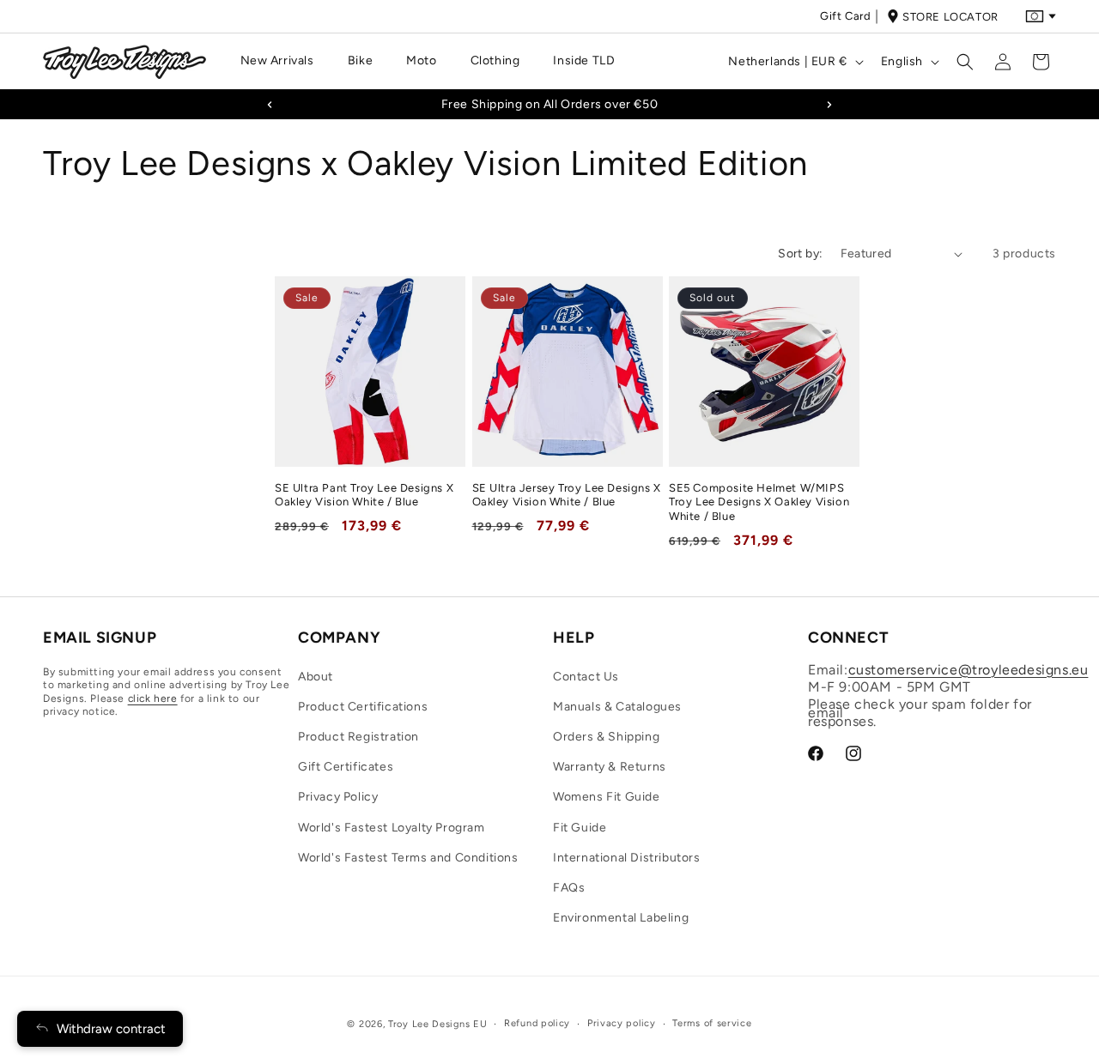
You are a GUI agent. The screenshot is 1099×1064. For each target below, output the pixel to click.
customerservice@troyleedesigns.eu (968, 670)
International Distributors (627, 857)
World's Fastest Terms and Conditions (408, 857)
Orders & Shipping (606, 736)
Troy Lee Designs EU (437, 1024)
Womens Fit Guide (606, 796)
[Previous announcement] (270, 105)
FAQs (569, 887)
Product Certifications (363, 706)
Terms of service (711, 1023)
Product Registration (358, 736)
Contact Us (586, 676)
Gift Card (845, 15)
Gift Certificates (345, 766)
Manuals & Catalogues (617, 706)
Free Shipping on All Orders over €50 (550, 104)
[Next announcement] (829, 105)
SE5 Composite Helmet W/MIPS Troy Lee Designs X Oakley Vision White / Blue (759, 502)
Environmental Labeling (621, 917)
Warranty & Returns (609, 766)
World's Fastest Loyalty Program (391, 827)
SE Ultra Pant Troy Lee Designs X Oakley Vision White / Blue (364, 495)
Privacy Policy (338, 796)
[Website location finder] (1040, 16)
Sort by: (800, 253)
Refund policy (537, 1023)
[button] (283, 61)
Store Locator (950, 16)
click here (153, 698)
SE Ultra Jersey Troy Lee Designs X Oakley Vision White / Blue (566, 495)
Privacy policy (621, 1023)
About (315, 676)
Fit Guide (579, 827)
